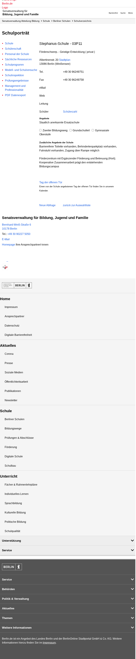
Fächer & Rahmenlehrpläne (21, 484)
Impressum (11, 307)
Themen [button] (7, 618)
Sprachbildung (13, 503)
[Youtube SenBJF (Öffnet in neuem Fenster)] (22, 260)
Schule (46, 21)
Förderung (11, 447)
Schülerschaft (13, 48)
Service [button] (7, 550)
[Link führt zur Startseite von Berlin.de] (12, 567)
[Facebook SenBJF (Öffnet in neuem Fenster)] (17, 260)
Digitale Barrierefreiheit (18, 334)
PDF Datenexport (15, 95)
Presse (9, 363)
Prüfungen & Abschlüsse (19, 437)
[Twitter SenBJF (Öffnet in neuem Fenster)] (5, 260)
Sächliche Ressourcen (18, 59)
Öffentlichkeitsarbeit (16, 381)
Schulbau (10, 465)
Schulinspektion (14, 75)
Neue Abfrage (47, 205)
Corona (9, 353)
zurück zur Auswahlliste (77, 205)
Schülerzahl (70, 111)
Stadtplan (64, 59)
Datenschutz (12, 325)
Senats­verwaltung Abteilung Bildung (20, 21)
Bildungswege (13, 428)
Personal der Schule (17, 54)
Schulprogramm (14, 64)
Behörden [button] (8, 589)
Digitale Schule (14, 456)
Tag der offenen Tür (50, 182)
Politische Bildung (15, 521)
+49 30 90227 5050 (18, 234)
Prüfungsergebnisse (17, 80)
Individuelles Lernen (17, 494)
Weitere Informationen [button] (17, 627)
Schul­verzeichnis (82, 21)
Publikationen (13, 391)
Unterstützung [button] (11, 540)
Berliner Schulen (61, 21)
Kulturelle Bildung (15, 512)
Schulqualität (12, 531)
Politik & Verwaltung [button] (15, 598)
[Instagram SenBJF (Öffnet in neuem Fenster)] (11, 260)
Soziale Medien (14, 372)
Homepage (25, 244)
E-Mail (6, 239)
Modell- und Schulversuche (21, 70)
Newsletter (11, 400)
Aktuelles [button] (8, 608)
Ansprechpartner (14, 316)
